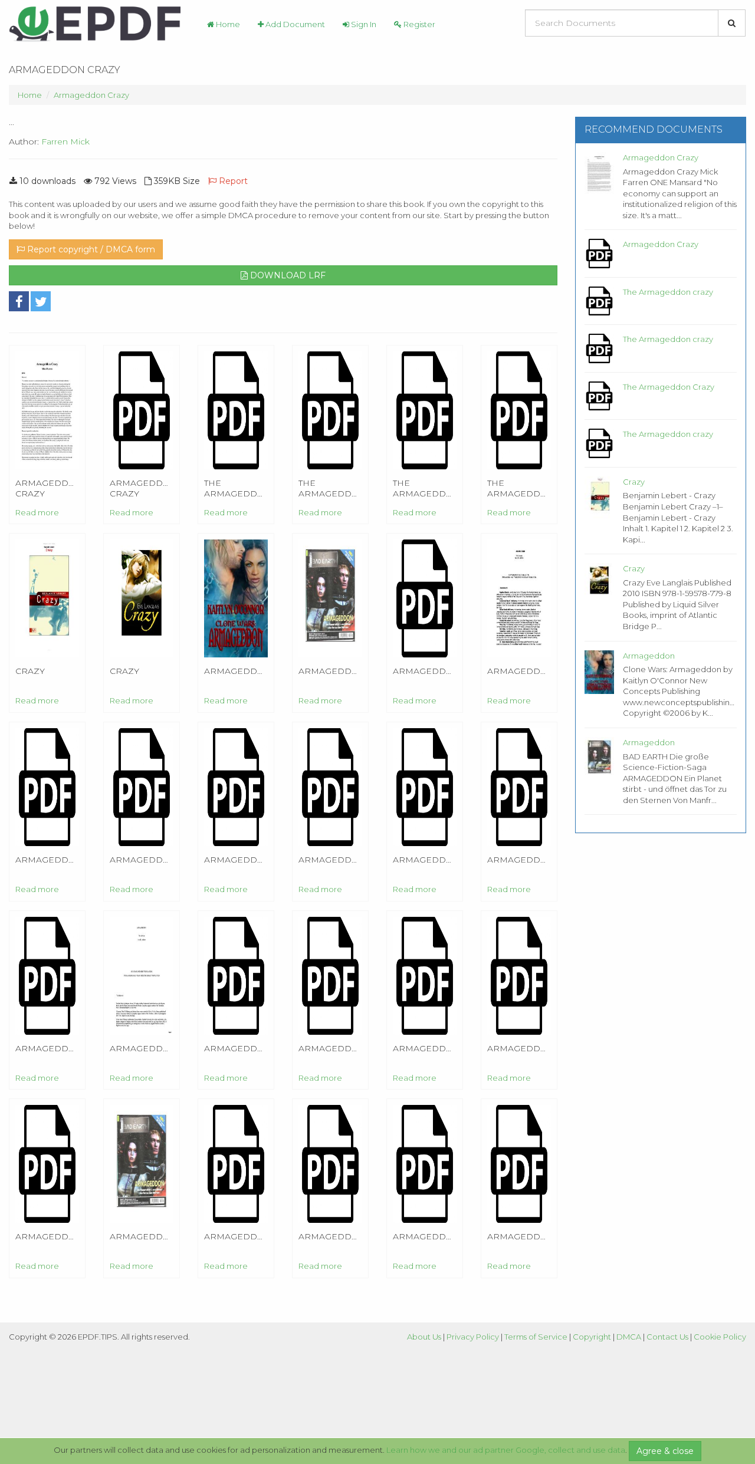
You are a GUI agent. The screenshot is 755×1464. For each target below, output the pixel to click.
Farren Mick (65, 141)
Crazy (634, 481)
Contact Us (667, 1336)
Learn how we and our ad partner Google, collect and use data (505, 1450)
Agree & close (665, 1451)
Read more (37, 512)
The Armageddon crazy (668, 292)
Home (227, 24)
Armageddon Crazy (91, 95)
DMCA (628, 1336)
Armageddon (649, 655)
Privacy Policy (473, 1336)
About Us (424, 1336)
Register (418, 24)
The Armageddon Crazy (668, 387)
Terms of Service (535, 1336)
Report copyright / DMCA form (90, 249)
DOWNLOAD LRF (287, 275)
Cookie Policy (720, 1336)
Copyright (592, 1336)
